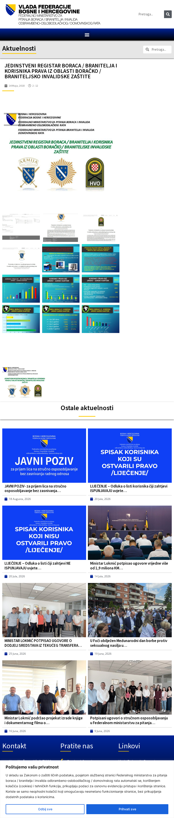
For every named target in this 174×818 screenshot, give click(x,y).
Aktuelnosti (19, 48)
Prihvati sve (127, 809)
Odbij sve (45, 809)
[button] (87, 34)
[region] (87, 789)
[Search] (168, 14)
